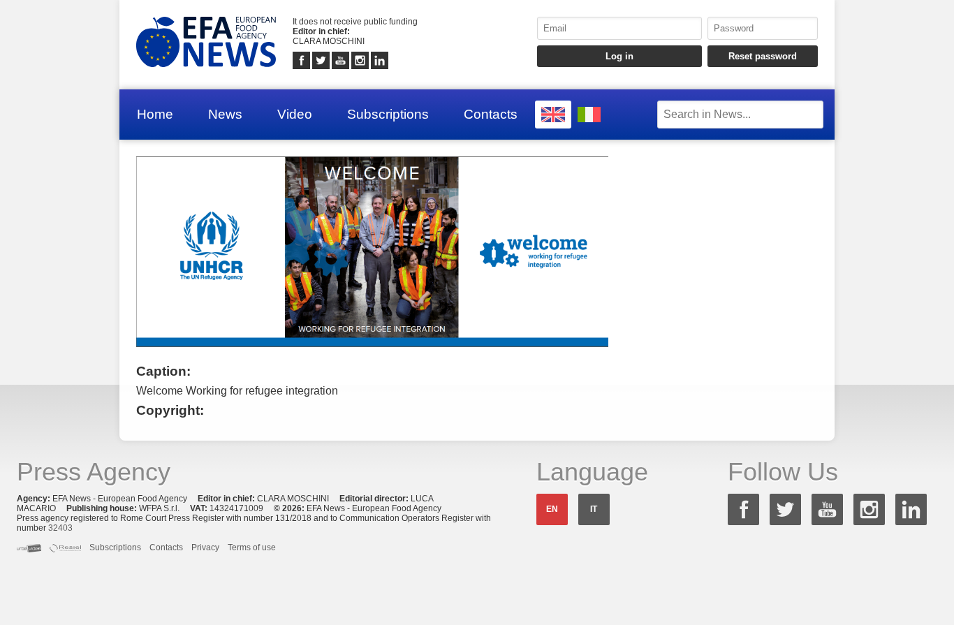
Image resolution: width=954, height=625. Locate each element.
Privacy (205, 547)
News (225, 114)
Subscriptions (388, 114)
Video (294, 114)
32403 (60, 528)
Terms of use (252, 547)
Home (155, 114)
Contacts (491, 114)
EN (552, 509)
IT (593, 509)
